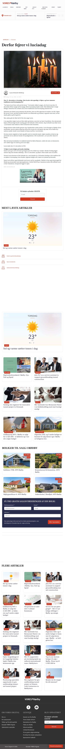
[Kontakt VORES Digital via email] (37, 707)
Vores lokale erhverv (29, 719)
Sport (53, 7)
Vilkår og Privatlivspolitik (9, 722)
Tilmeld (32, 199)
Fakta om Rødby (28, 725)
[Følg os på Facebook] (28, 707)
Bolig (11, 7)
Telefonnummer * (9, 505)
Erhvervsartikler (27, 727)
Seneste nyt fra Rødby (29, 717)
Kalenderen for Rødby (29, 722)
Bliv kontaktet (54, 522)
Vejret (59, 7)
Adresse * (7, 512)
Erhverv (18, 7)
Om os (4, 717)
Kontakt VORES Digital (8, 725)
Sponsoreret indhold (29, 737)
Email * (36, 505)
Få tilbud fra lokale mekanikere (32, 735)
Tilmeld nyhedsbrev (56, 746)
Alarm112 (5, 7)
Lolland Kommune (28, 730)
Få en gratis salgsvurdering (31, 732)
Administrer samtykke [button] (8, 727)
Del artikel (54, 92)
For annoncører (6, 719)
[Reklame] (32, 176)
